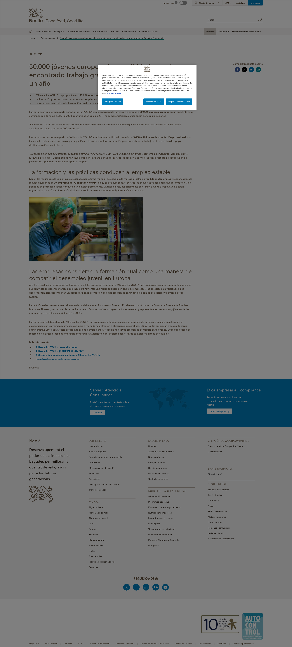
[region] (147, 87)
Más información (114, 93)
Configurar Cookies (112, 101)
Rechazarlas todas (154, 101)
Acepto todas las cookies (179, 101)
